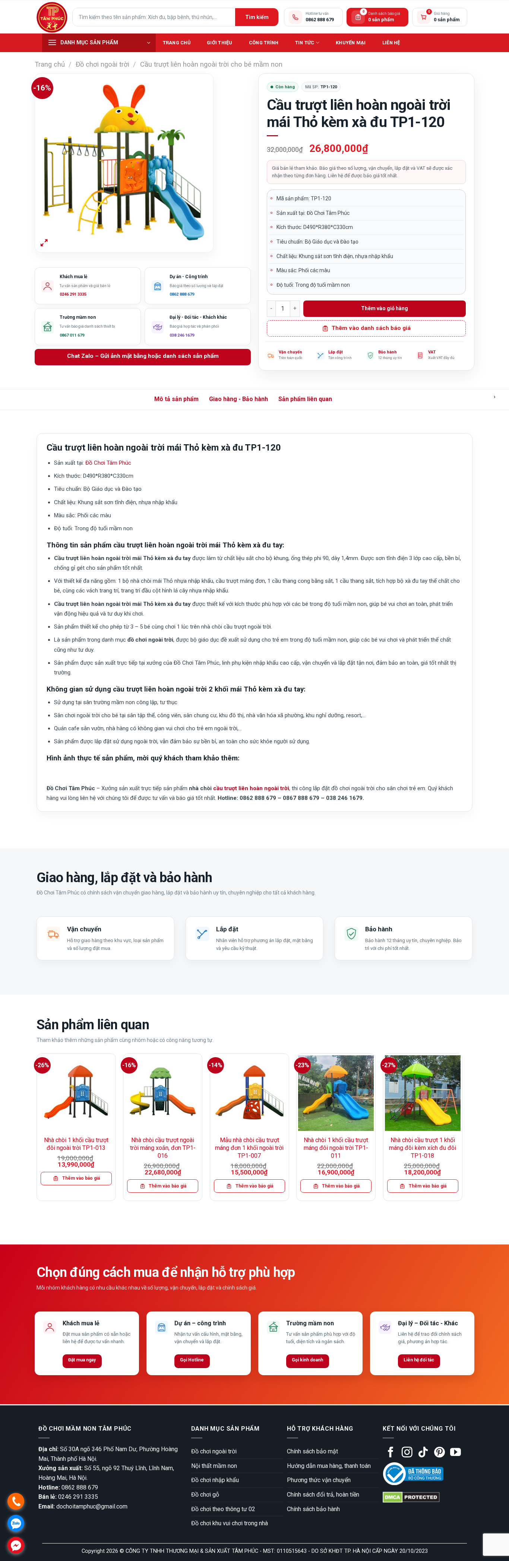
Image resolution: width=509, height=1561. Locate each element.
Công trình (264, 42)
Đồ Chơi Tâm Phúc (108, 463)
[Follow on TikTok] (423, 1453)
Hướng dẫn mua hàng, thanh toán (329, 1465)
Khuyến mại (351, 42)
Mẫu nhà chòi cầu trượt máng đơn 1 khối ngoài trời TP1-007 (249, 1147)
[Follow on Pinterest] (439, 1453)
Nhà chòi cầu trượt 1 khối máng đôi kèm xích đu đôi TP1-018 (422, 1147)
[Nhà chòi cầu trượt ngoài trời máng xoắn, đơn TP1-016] (162, 1093)
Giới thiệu (220, 42)
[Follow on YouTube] (455, 1453)
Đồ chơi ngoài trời (102, 64)
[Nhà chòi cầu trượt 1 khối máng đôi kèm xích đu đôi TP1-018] (423, 1093)
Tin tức (304, 42)
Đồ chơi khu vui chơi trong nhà (229, 1523)
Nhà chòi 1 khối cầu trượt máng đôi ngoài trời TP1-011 (336, 1147)
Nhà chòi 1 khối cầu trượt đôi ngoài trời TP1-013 (76, 1143)
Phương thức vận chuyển (319, 1480)
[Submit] (256, 17)
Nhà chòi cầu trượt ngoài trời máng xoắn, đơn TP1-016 (163, 1147)
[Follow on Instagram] (407, 1453)
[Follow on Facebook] (390, 1453)
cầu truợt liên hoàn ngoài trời (251, 788)
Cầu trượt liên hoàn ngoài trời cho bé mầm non (211, 64)
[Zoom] (44, 243)
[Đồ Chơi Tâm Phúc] (52, 17)
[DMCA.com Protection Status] (411, 1497)
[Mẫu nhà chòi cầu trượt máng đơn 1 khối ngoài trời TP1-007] (249, 1093)
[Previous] (36, 1130)
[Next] (462, 1130)
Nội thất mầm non (214, 1465)
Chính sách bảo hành (313, 1509)
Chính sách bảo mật (312, 1451)
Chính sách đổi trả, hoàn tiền (323, 1494)
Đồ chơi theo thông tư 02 (223, 1509)
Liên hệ (391, 42)
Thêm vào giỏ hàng (384, 308)
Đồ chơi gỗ (205, 1494)
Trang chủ (176, 42)
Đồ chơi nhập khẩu (215, 1480)
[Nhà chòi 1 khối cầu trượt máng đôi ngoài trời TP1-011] (336, 1093)
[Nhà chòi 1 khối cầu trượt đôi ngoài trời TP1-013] (76, 1093)
